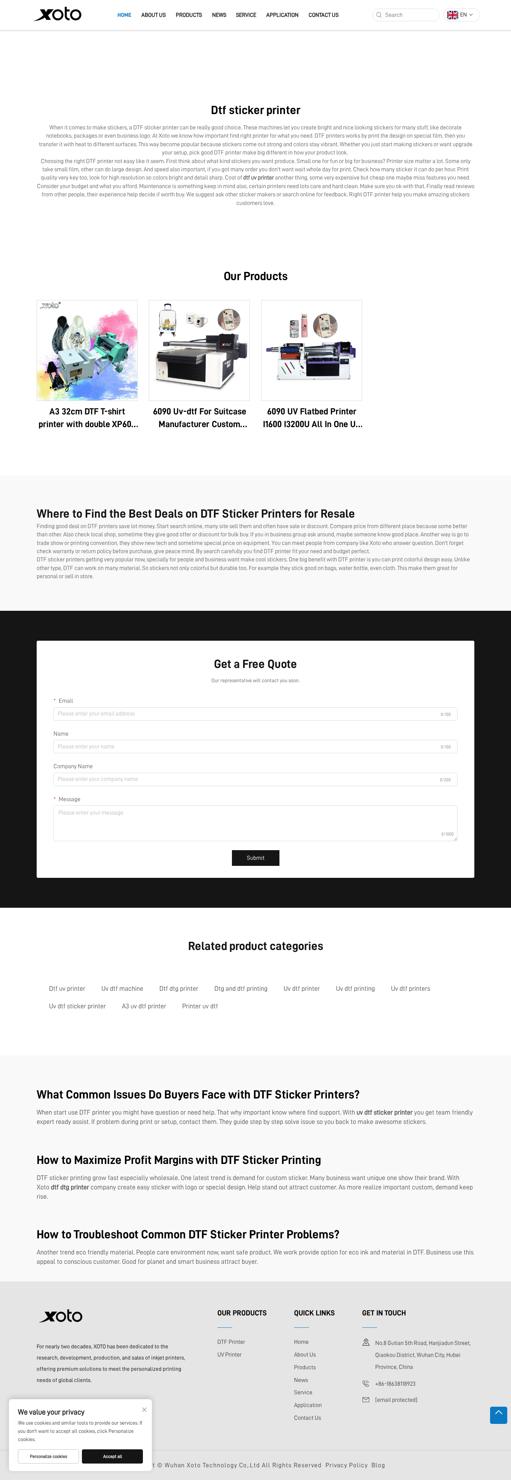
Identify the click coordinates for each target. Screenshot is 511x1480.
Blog (378, 1465)
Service (246, 15)
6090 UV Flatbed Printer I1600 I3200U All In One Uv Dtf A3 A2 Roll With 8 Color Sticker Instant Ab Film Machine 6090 (311, 418)
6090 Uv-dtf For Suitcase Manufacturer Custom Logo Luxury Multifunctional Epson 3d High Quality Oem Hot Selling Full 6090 (199, 418)
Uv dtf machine (122, 988)
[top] (498, 1415)
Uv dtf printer (302, 988)
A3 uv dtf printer (144, 1006)
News (219, 15)
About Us (153, 15)
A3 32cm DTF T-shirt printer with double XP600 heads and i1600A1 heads (87, 418)
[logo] (57, 15)
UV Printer (229, 1355)
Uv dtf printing (355, 988)
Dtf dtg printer (178, 988)
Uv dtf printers (410, 988)
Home (124, 15)
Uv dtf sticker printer (77, 1006)
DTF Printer (231, 1342)
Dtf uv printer (67, 988)
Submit (255, 858)
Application (282, 15)
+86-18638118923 (395, 1384)
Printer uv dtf (200, 1006)
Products (189, 15)
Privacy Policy (346, 1465)
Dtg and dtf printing (240, 988)
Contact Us (324, 15)
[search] (379, 15)
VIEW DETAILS (87, 350)
